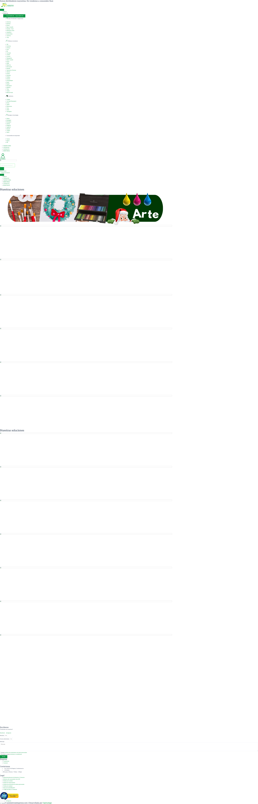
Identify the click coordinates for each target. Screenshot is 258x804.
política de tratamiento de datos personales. (16, 752)
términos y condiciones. (16, 754)
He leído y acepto (11, 754)
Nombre (2, 735)
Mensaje (2, 741)
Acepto (14, 752)
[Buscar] (2, 168)
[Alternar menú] (2, 10)
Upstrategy (47, 803)
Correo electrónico (5, 739)
